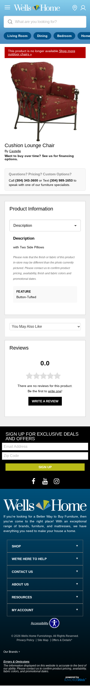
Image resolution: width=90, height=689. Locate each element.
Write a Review (45, 401)
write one (54, 391)
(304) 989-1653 (61, 180)
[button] (7, 8)
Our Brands (11, 651)
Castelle (15, 151)
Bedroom (64, 36)
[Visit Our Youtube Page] (45, 481)
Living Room (17, 36)
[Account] (83, 8)
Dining (42, 36)
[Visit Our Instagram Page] (56, 481)
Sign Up (45, 467)
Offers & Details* (62, 640)
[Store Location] (75, 8)
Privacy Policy (25, 640)
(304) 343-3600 (26, 180)
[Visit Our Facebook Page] (34, 481)
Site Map (42, 640)
